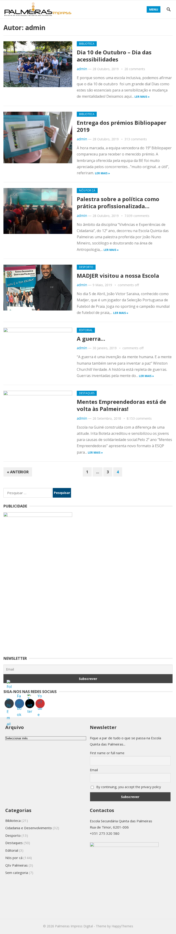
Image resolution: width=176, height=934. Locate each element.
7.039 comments (136, 215)
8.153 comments (139, 418)
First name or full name (107, 753)
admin (82, 69)
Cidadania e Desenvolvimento (28, 828)
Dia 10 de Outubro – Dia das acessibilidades (114, 55)
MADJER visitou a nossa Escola (118, 275)
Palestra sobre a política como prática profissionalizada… (118, 202)
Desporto (86, 267)
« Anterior (18, 471)
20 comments (134, 69)
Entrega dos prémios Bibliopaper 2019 (121, 126)
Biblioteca (86, 44)
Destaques (86, 393)
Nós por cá (87, 190)
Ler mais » (142, 97)
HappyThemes (122, 926)
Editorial (86, 330)
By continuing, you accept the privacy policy (128, 787)
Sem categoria (16, 872)
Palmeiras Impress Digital (74, 926)
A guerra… (91, 338)
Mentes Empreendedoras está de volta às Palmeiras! (121, 405)
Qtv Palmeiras (16, 865)
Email (94, 770)
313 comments (135, 139)
